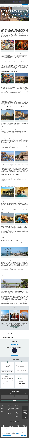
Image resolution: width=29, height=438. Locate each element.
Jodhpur (8, 164)
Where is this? (26, 19)
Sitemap (2, 411)
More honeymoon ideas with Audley (7, 337)
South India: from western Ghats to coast (23, 316)
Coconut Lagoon (21, 297)
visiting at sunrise (9, 125)
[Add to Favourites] (27, 9)
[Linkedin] (18, 421)
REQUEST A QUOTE (25, 4)
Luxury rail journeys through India (7, 333)
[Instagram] (13, 421)
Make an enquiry (14, 344)
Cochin (2, 259)
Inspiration (15, 6)
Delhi (14, 53)
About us (19, 6)
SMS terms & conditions (18, 410)
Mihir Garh (2, 203)
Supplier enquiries (10, 412)
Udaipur (18, 226)
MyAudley (2, 408)
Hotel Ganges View (9, 106)
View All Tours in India (14, 327)
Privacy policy (16, 412)
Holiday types (8, 6)
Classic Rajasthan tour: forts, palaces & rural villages (4, 316)
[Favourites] (11, 4)
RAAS (12, 168)
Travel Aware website (11, 410)
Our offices (2, 407)
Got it (23, 435)
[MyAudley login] (12, 4)
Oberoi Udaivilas (6, 231)
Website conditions (17, 407)
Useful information (10, 407)
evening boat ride (14, 91)
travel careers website (25, 417)
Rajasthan (2, 33)
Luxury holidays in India (5, 334)
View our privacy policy (18, 433)
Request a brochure (14, 354)
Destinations (2, 6)
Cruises (12, 6)
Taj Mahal (14, 123)
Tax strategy (16, 416)
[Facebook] (11, 421)
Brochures (23, 6)
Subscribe (14, 400)
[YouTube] (15, 421)
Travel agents (9, 413)
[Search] (27, 6)
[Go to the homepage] (4, 4)
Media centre (16, 417)
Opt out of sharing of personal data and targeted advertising (6, 435)
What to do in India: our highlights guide (8, 336)
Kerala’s (10, 259)
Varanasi (17, 85)
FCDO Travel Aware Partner (21, 378)
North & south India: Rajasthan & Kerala (13, 316)
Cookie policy (16, 413)
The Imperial (12, 65)
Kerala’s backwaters (20, 291)
